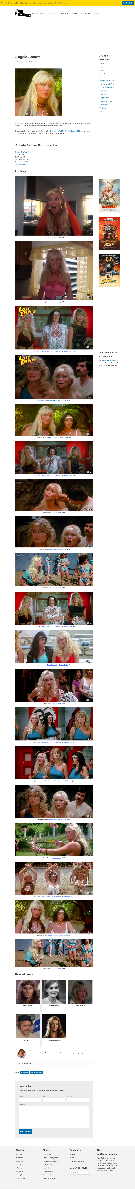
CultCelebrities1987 (109, 360)
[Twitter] (22, 1063)
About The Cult (21, 1178)
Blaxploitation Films (105, 101)
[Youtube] (25, 1063)
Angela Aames (42, 400)
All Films (19, 1154)
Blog (81, 13)
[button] (69, 13)
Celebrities (102, 63)
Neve (3, 1184)
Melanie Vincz (57, 351)
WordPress (17, 1184)
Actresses (102, 67)
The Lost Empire (67, 351)
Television (19, 1158)
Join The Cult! (128, 3)
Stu (18, 62)
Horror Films (103, 94)
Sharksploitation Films (106, 87)
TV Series (102, 108)
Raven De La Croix (46, 351)
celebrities (24, 1072)
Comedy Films (104, 104)
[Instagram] (19, 1063)
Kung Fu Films (104, 98)
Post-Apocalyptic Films (106, 84)
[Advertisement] (67, 34)
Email (45, 1096)
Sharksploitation (48, 1171)
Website (69, 1096)
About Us (88, 13)
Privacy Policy (20, 1175)
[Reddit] (30, 1063)
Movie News (20, 1171)
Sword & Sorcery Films (106, 80)
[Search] (118, 13)
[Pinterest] (27, 1063)
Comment (22, 1104)
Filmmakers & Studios (106, 74)
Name (21, 1096)
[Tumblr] (17, 1063)
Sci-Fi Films (103, 91)
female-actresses (36, 1072)
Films (100, 77)
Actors (101, 70)
